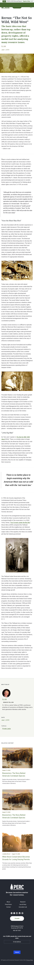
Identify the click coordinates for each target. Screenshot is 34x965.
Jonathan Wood (6, 854)
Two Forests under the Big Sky (20, 522)
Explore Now (26, 1)
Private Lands (6, 728)
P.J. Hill (3, 46)
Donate (17, 918)
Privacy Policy (29, 960)
